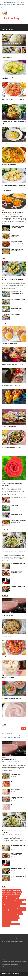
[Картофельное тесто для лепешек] (6, 568)
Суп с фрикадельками (7, 917)
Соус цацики (14, 505)
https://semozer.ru (7, 4)
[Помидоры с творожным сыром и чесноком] (6, 304)
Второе (3, 210)
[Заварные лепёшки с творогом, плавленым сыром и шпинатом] (14, 120)
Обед (24, 900)
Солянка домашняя (6, 908)
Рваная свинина (15, 314)
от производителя (17, 2)
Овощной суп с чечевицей (9, 164)
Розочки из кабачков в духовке (12, 279)
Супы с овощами (6, 925)
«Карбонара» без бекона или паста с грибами (17, 226)
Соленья (4, 549)
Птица (11, 904)
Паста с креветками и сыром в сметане (17, 250)
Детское (17, 896)
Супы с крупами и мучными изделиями (11, 923)
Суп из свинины (21, 910)
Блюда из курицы (16, 890)
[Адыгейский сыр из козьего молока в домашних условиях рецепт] (6, 311)
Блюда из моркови (6, 892)
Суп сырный (16, 917)
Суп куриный (5, 914)
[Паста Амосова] (14, 655)
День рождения (5, 896)
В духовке (4, 894)
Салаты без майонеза (14, 906)
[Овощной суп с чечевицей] (14, 163)
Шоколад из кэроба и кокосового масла (16, 571)
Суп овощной (12, 914)
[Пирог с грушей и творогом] (14, 425)
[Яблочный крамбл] (14, 634)
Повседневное (15, 902)
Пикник (9, 902)
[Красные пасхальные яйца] (6, 583)
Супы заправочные (6, 921)
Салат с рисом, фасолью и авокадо (11, 447)
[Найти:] (14, 728)
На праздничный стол (16, 900)
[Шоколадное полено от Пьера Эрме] (14, 383)
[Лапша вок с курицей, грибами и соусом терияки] (6, 246)
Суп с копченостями (6, 915)
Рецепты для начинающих (19, 904)
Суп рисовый (20, 914)
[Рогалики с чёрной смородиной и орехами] (14, 183)
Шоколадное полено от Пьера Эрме (11, 385)
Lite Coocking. (11, 18)
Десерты (4, 757)
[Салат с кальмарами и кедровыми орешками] (14, 548)
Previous (4, 39)
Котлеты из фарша (6, 900)
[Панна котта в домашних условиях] (14, 696)
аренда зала (8, 5)
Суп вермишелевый (21, 908)
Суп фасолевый (13, 919)
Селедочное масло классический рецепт (17, 292)
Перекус (4, 902)
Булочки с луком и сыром (18, 586)
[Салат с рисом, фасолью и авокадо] (14, 445)
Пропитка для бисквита (8, 719)
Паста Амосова (6, 656)
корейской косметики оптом (13, 737)
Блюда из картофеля (6, 890)
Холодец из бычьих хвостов (9, 343)
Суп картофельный (17, 912)
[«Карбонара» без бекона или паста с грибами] (6, 231)
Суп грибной (5, 910)
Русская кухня (5, 906)
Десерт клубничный (7, 615)
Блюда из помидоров (16, 892)
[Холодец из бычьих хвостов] (14, 342)
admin (10, 761)
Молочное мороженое (8, 677)
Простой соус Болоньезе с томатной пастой (18, 521)
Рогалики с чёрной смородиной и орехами (13, 185)
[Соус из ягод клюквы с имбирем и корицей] (6, 517)
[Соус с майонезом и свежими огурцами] (14, 480)
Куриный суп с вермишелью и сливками (13, 143)
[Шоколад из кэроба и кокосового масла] (6, 575)
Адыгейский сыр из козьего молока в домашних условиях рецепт (18, 308)
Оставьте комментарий (16, 761)
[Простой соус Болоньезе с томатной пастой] (6, 525)
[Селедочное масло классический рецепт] (6, 296)
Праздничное (5, 904)
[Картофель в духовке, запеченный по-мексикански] (6, 238)
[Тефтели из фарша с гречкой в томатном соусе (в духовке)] (14, 97)
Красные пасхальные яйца (18, 578)
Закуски (3, 277)
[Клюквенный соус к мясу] (6, 502)
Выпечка (18, 894)
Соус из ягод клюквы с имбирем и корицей (17, 513)
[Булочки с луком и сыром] (6, 591)
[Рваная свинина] (6, 319)
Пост (21, 902)
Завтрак (11, 898)
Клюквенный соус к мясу (18, 497)
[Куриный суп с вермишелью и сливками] (14, 142)
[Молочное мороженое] (14, 676)
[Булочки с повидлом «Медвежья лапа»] (14, 404)
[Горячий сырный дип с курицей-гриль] (14, 362)
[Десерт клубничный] (14, 613)
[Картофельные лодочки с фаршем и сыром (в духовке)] (14, 75)
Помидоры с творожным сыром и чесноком (18, 300)
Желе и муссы (5, 898)
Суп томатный (5, 919)
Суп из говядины (13, 910)
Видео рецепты (11, 894)
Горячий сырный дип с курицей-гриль (12, 364)
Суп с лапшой (16, 915)
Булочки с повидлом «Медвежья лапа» (12, 405)
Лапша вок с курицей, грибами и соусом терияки (18, 242)
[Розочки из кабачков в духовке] (14, 276)
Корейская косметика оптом (7, 733)
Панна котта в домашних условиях (11, 698)
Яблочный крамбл (7, 636)
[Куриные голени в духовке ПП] (6, 881)
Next (24, 39)
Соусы (3, 481)
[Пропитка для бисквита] (14, 717)
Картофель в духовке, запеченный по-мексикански (17, 235)
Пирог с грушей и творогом (9, 426)
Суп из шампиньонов (7, 912)
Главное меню (8, 29)
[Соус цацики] (6, 510)
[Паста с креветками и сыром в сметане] (6, 254)
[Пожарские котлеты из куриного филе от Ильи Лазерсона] (14, 209)
